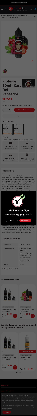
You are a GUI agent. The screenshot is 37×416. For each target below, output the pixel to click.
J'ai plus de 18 (25, 220)
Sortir (12, 220)
